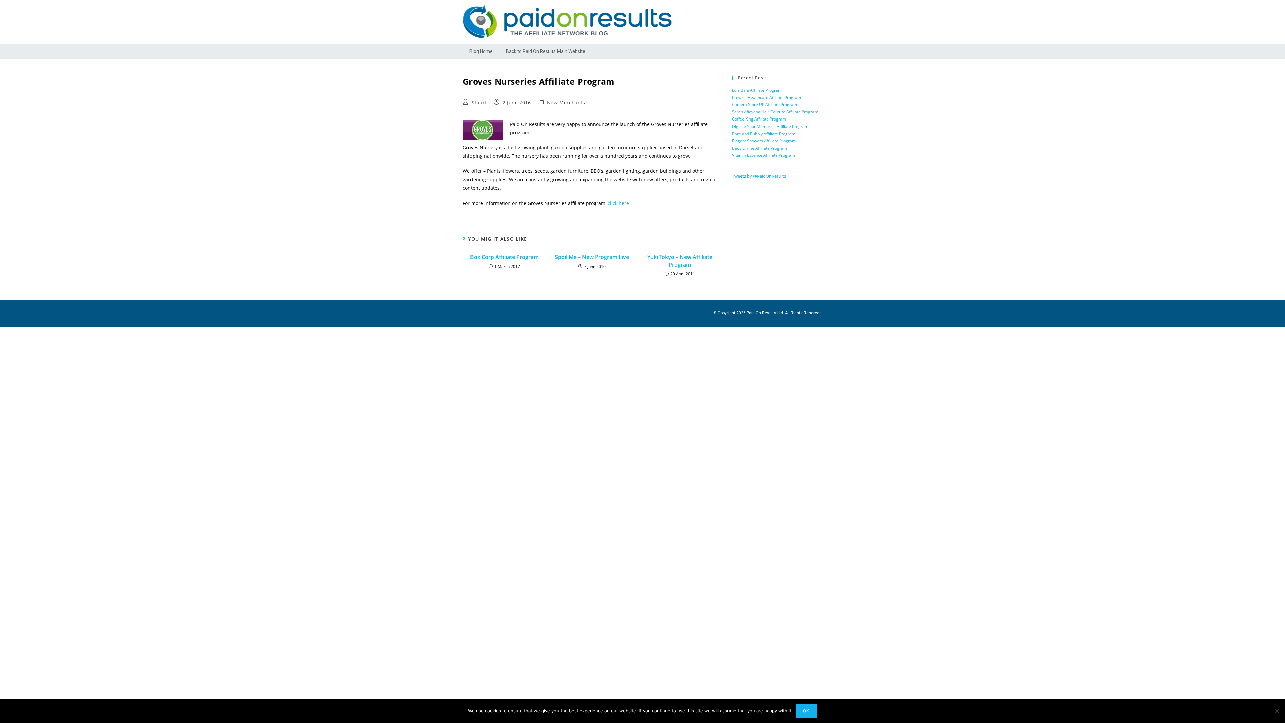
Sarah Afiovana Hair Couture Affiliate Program (775, 112)
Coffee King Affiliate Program (759, 119)
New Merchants (566, 102)
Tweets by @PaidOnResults (759, 176)
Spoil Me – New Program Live (592, 257)
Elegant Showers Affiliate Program (764, 141)
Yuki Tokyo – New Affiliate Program (679, 260)
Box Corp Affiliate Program (504, 257)
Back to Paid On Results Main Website (545, 51)
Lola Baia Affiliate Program (757, 90)
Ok (806, 710)
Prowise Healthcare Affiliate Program (766, 97)
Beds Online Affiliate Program (759, 148)
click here (618, 203)
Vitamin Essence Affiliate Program (763, 155)
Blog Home (481, 51)
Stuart (479, 102)
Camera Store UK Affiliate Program (764, 104)
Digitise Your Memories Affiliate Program (770, 126)
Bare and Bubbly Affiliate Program (763, 134)
